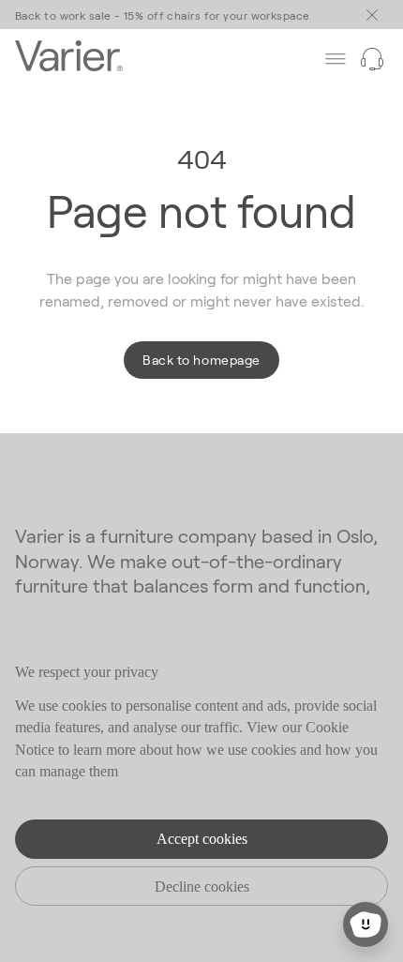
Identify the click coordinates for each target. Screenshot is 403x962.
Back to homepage (201, 360)
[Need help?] (372, 59)
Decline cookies (202, 886)
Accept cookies (202, 839)
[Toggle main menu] (372, 15)
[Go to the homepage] (69, 58)
